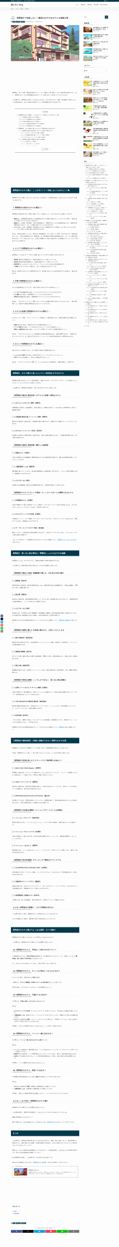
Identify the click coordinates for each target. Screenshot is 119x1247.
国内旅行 (18, 21)
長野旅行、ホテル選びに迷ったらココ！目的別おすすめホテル (37, 128)
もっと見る (45, 149)
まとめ (87, 325)
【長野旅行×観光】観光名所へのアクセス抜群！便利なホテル (37, 130)
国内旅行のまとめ (52, 1122)
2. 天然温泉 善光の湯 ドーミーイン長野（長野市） (37, 135)
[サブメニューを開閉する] (106, 71)
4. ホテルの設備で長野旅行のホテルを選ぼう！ (34, 123)
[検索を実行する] (106, 17)
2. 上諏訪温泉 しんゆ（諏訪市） (33, 143)
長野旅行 (22, 21)
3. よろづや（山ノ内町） (31, 145)
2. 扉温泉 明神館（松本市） (96, 238)
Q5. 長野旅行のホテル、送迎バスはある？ (98, 320)
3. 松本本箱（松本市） (95, 253)
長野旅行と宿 (63, 727)
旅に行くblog (17, 5)
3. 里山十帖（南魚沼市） (96, 240)
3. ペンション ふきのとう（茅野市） (98, 282)
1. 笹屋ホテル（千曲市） (31, 141)
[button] (16, 1231)
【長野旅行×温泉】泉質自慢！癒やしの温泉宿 (33, 139)
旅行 (14, 21)
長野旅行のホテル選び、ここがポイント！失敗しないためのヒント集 (39, 115)
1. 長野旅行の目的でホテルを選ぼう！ (31, 117)
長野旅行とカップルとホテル (66, 539)
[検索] (107, 1)
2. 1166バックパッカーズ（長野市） (98, 266)
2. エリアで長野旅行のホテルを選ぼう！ (32, 119)
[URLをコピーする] (73, 1231)
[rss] (105, 1)
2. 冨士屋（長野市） (94, 229)
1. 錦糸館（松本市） (94, 227)
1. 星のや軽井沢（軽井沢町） (97, 237)
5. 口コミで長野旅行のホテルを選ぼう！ (32, 125)
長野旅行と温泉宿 (64, 620)
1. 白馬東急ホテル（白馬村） (97, 211)
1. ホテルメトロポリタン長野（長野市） (35, 133)
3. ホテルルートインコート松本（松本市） (35, 137)
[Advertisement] (45, 75)
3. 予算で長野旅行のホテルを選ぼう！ (31, 121)
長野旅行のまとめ (38, 1162)
